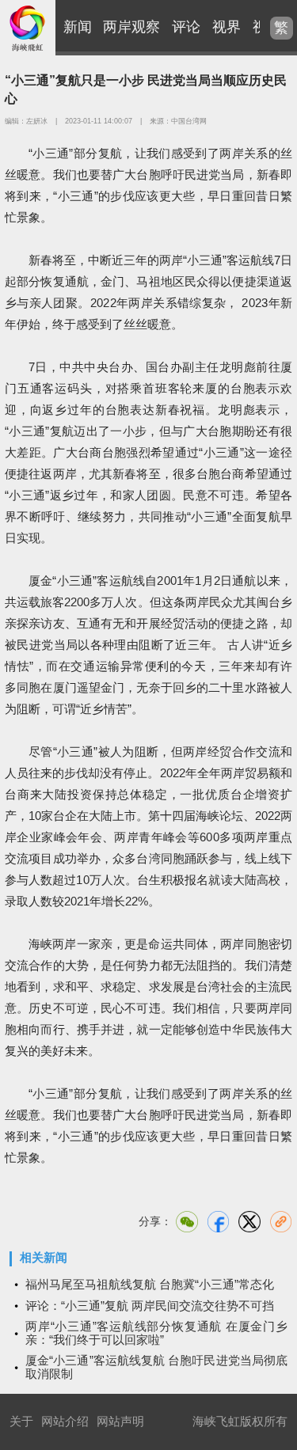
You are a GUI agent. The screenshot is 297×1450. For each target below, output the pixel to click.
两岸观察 (131, 27)
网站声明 (120, 1421)
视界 (226, 27)
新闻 (77, 27)
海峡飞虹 (27, 27)
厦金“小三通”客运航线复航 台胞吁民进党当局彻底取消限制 (156, 1366)
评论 (186, 27)
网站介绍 (65, 1421)
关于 (21, 1421)
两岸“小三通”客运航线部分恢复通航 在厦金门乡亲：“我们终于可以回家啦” (156, 1332)
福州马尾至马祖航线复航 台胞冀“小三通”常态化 (149, 1284)
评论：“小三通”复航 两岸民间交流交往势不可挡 (149, 1305)
